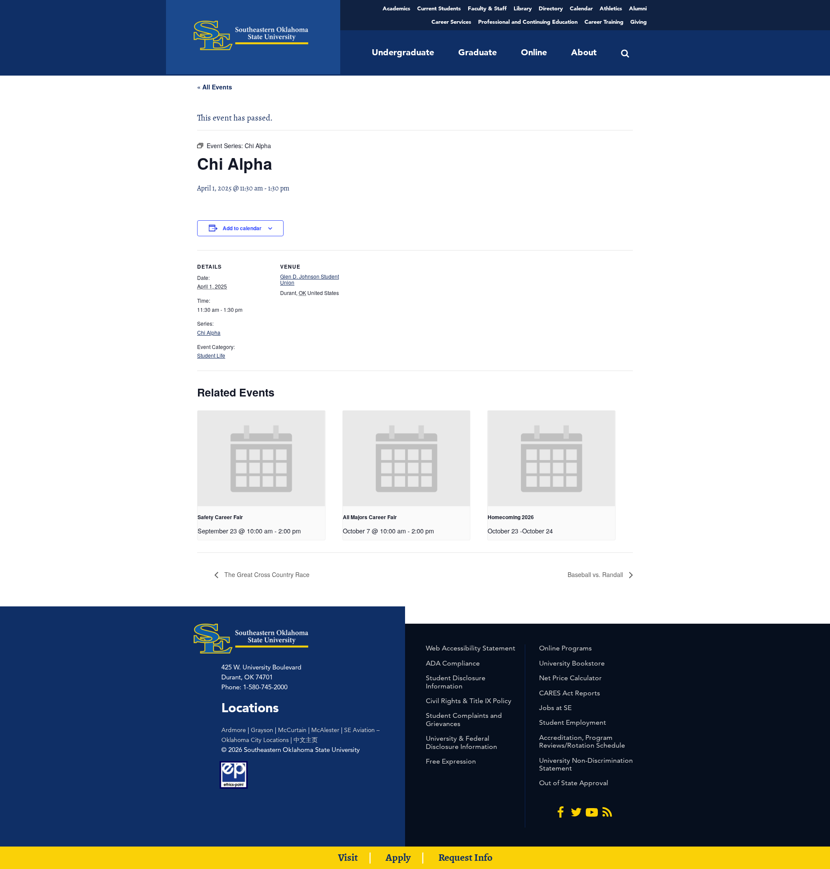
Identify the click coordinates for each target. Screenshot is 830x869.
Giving (638, 21)
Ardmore (233, 730)
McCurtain (292, 730)
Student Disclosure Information (455, 682)
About (584, 52)
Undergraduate (403, 52)
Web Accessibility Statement (470, 648)
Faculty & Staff (487, 8)
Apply (398, 857)
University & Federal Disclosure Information (461, 742)
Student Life (211, 355)
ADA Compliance (453, 663)
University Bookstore (572, 663)
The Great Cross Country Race (266, 574)
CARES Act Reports (569, 693)
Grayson (262, 730)
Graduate (477, 52)
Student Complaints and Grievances (464, 719)
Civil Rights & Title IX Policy (468, 701)
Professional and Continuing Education (528, 21)
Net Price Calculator (570, 678)
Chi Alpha (208, 332)
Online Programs (565, 648)
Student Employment (572, 722)
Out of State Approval (573, 783)
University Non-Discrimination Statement (586, 764)
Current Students (439, 8)
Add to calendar (242, 228)
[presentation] (261, 458)
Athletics (611, 8)
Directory (551, 8)
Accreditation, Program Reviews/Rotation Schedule (582, 741)
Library (523, 8)
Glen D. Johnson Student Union (309, 279)
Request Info (465, 857)
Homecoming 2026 (511, 517)
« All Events (214, 86)
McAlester (325, 730)
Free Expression (451, 761)
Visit (348, 857)
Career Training (603, 21)
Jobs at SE (555, 708)
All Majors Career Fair (370, 517)
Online (534, 52)
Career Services (451, 21)
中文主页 (306, 740)
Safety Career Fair (220, 517)
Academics (396, 8)
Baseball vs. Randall (596, 574)
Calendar (581, 8)
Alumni (638, 8)
